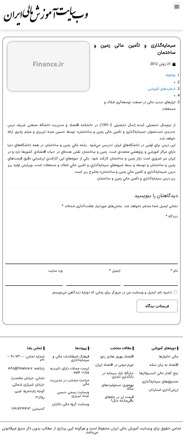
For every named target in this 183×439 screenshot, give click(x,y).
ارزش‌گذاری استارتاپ (163, 390)
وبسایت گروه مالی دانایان (70, 404)
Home (170, 75)
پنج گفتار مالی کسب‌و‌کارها (158, 373)
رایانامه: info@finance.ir (26, 368)
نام (174, 271)
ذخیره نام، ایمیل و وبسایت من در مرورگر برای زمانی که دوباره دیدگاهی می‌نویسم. (112, 292)
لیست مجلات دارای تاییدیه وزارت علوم (69, 370)
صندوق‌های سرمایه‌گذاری (160, 381)
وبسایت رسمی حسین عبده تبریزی (73, 394)
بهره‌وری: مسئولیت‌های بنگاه (118, 387)
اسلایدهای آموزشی (161, 89)
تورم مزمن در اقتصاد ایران (114, 365)
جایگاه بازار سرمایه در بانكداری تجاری (118, 375)
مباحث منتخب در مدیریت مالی (69, 382)
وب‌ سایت (55, 271)
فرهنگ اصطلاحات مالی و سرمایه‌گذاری (71, 358)
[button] (177, 6)
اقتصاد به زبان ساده (163, 365)
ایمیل (114, 271)
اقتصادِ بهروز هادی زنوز (117, 356)
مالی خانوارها (168, 356)
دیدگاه (172, 216)
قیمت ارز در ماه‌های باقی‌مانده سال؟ (119, 398)
